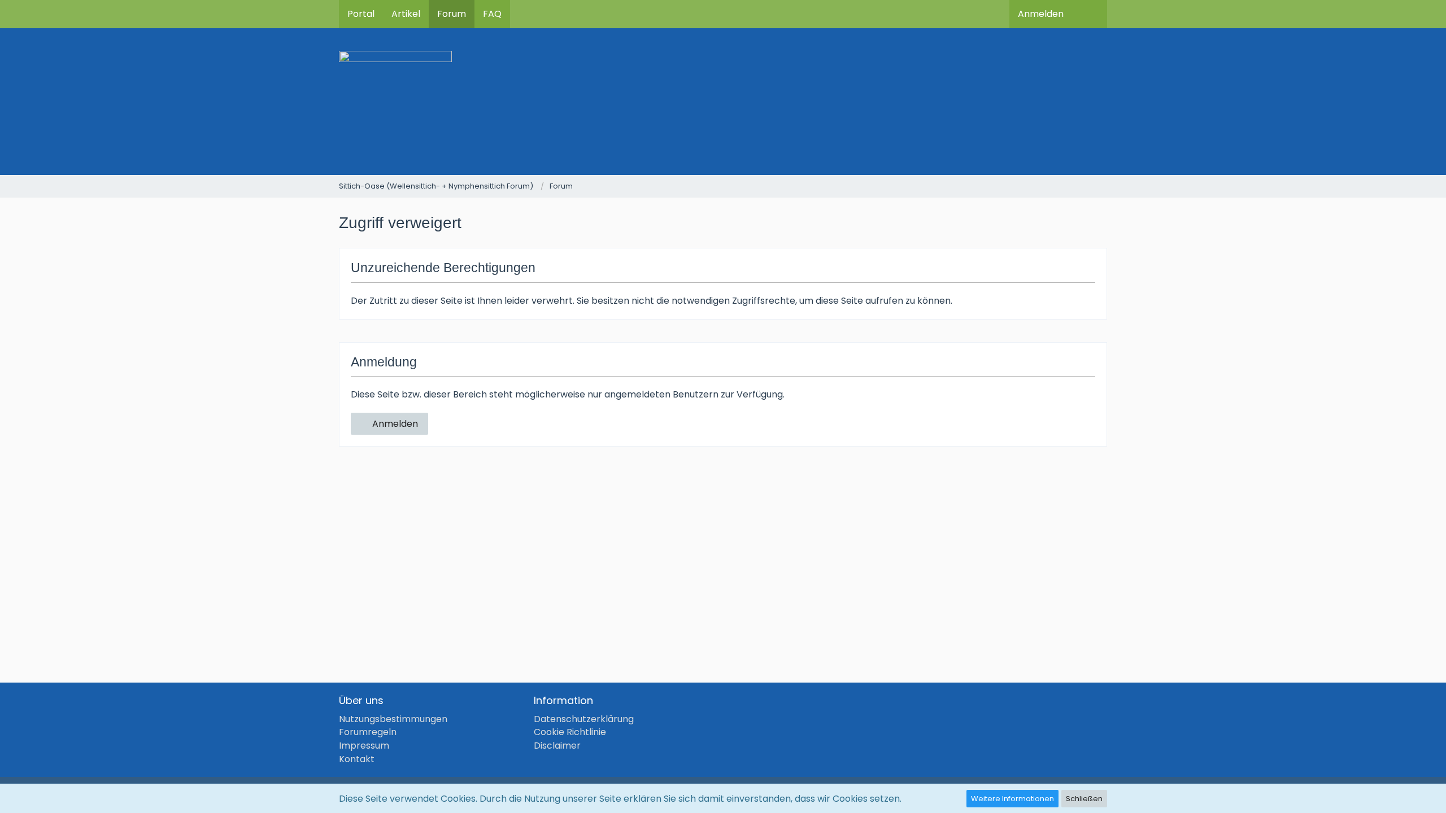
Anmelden (1041, 13)
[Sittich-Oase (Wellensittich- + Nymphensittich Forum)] (723, 101)
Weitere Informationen (1012, 798)
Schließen (1084, 798)
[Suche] (1089, 14)
